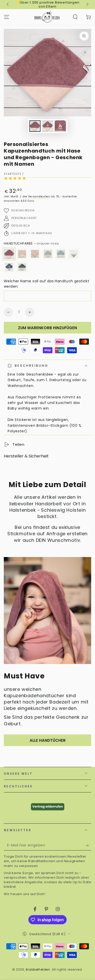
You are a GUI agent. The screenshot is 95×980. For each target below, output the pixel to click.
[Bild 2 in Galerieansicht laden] (47, 126)
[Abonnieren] (88, 845)
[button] (75, 17)
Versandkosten (39, 196)
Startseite (12, 174)
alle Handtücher (48, 740)
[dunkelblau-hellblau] (9, 267)
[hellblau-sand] (48, 254)
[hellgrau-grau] (73, 254)
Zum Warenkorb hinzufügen (47, 327)
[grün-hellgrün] (22, 267)
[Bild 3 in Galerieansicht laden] (60, 126)
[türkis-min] (60, 254)
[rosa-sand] (35, 254)
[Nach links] (8, 4)
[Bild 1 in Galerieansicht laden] (35, 126)
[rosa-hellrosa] (22, 254)
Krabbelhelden (38, 969)
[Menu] (6, 17)
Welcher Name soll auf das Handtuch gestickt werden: (46, 284)
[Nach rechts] (87, 4)
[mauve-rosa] (9, 254)
